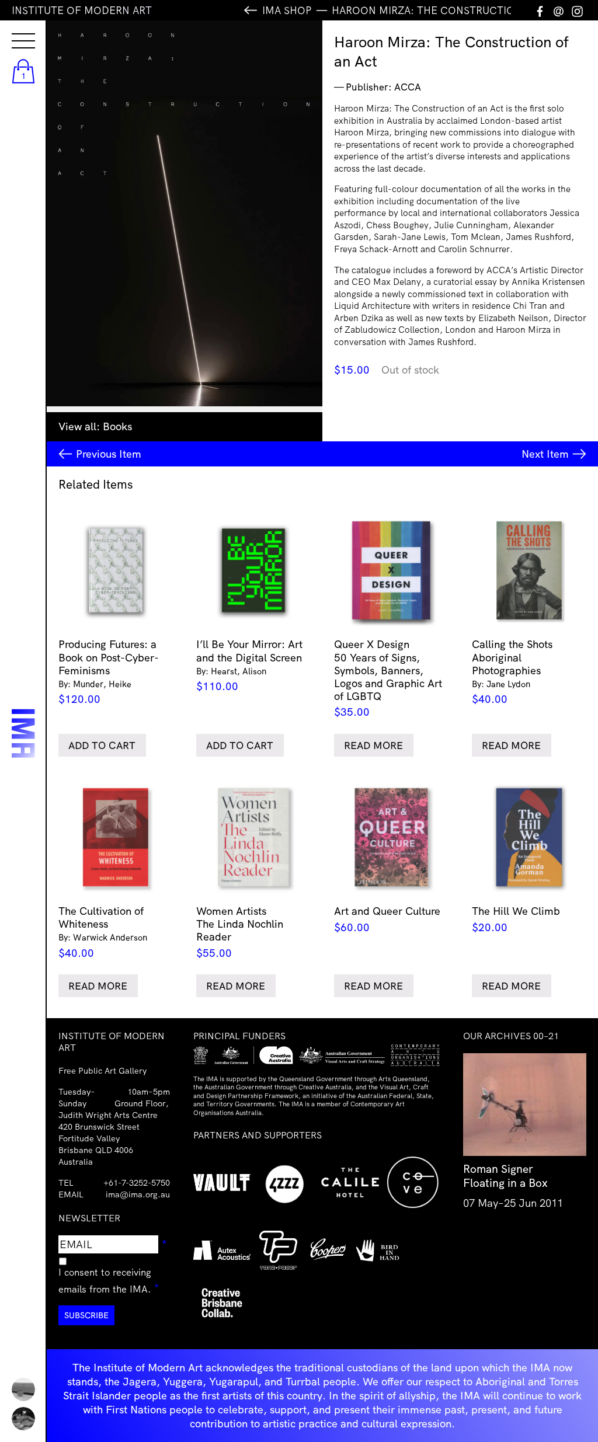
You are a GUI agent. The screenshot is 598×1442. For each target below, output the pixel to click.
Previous (108, 454)
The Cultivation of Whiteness (102, 932)
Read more (373, 745)
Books (117, 426)
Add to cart (101, 745)
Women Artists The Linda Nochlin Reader (239, 932)
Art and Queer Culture (387, 919)
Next (545, 454)
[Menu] (11, 30)
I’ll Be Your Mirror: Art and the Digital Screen (249, 665)
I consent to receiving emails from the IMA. (114, 1280)
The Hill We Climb (516, 919)
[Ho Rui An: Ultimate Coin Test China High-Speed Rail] (23, 1389)
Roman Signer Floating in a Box (505, 1176)
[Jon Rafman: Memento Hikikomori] (23, 1418)
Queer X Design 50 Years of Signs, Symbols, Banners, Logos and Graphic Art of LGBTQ (388, 678)
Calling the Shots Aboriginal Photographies (512, 672)
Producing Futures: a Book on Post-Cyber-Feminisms (108, 672)
